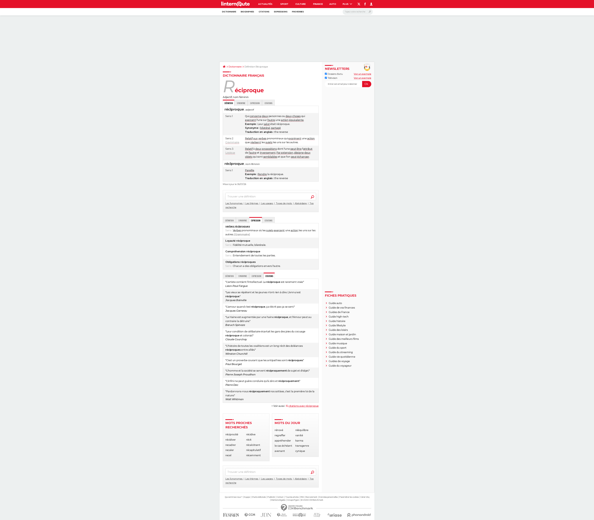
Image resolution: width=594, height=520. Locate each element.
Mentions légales (278, 500)
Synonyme (241, 103)
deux (265, 116)
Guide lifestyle (337, 325)
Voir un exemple (362, 74)
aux (255, 138)
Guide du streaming (341, 352)
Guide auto (335, 303)
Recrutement (311, 497)
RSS (302, 497)
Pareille (249, 170)
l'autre (271, 120)
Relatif (249, 138)
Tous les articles (292, 497)
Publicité (271, 497)
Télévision (332, 78)
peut (293, 148)
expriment (294, 138)
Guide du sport (337, 347)
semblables (270, 156)
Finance (318, 4)
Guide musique (338, 343)
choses (296, 116)
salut (267, 124)
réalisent (255, 142)
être (299, 148)
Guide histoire (337, 321)
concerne (255, 116)
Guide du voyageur (340, 365)
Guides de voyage (339, 361)
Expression (254, 103)
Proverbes (298, 12)
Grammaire (232, 142)
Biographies (247, 12)
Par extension (284, 152)
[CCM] (250, 515)
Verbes (237, 230)
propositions (269, 148)
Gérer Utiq (364, 497)
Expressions (280, 12)
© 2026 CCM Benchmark (312, 500)
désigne (299, 152)
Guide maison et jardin (342, 334)
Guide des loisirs (338, 330)
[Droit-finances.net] (282, 515)
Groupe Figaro (293, 500)
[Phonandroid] (359, 515)
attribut (307, 148)
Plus (346, 4)
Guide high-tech (339, 316)
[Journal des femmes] (231, 515)
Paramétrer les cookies (349, 497)
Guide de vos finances (342, 307)
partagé (276, 127)
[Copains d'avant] (299, 515)
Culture (300, 4)
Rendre (262, 174)
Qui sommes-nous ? (233, 497)
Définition (229, 220)
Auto (332, 4)
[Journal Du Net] (266, 515)
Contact (280, 497)
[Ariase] (334, 515)
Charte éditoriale (259, 497)
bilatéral (265, 127)
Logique (230, 152)
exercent (250, 120)
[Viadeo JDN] (316, 515)
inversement (268, 152)
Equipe (247, 497)
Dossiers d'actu (335, 74)
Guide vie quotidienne (342, 356)
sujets (268, 142)
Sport (284, 4)
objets (248, 156)
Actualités (265, 4)
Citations (264, 12)
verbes (262, 138)
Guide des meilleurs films (344, 338)
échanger (303, 156)
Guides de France (339, 312)
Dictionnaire (229, 12)
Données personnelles (328, 497)
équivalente (296, 120)
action (284, 120)
